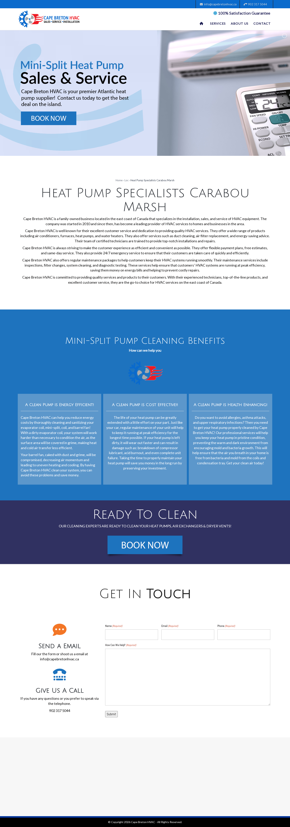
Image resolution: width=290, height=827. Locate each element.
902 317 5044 (257, 4)
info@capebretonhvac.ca (220, 4)
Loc (126, 180)
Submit (111, 714)
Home (119, 180)
